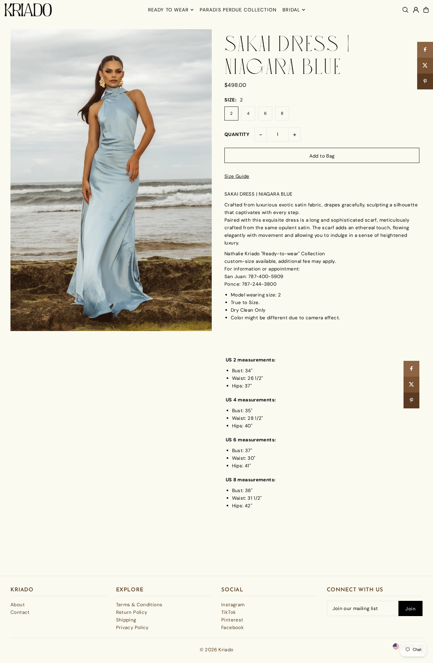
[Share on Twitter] (411, 385)
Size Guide (236, 176)
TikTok (228, 612)
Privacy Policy (132, 627)
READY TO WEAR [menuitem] (168, 10)
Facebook (232, 627)
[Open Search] (405, 10)
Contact (20, 612)
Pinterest (232, 620)
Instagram (232, 604)
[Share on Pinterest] (411, 400)
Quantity (236, 134)
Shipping (126, 620)
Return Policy (131, 612)
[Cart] (426, 10)
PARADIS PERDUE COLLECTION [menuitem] (238, 10)
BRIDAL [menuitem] (291, 10)
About (17, 604)
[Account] (416, 10)
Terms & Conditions (139, 604)
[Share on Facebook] (411, 369)
